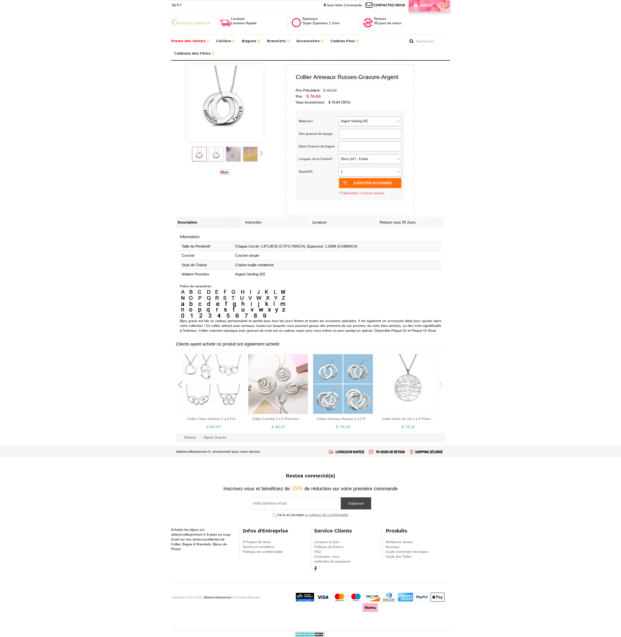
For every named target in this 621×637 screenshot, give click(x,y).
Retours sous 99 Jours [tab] (398, 222)
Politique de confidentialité (263, 552)
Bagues (249, 41)
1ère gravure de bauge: (316, 134)
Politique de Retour (328, 547)
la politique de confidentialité (326, 515)
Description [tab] (187, 222)
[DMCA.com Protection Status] (310, 634)
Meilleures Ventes (399, 542)
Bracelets (277, 41)
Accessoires (308, 41)
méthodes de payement (332, 561)
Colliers (224, 41)
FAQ (317, 552)
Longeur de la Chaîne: (316, 159)
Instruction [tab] (253, 222)
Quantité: (306, 171)
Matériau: (307, 121)
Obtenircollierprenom (217, 597)
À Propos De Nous (257, 542)
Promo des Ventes (188, 41)
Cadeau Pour (343, 41)
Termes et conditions (258, 547)
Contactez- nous (326, 556)
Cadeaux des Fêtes (193, 53)
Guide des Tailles (399, 556)
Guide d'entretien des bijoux (407, 552)
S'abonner (356, 503)
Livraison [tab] (319, 222)
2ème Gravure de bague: (317, 146)
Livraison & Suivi (326, 542)
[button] (180, 385)
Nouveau (393, 547)
